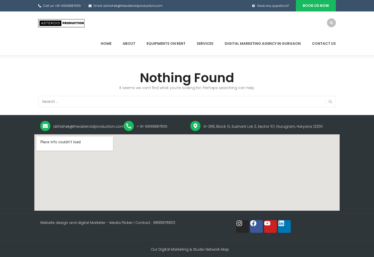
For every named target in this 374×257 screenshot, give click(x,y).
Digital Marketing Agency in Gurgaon (263, 43)
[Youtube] (270, 226)
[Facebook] (256, 226)
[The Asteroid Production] (61, 23)
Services (205, 43)
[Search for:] (187, 101)
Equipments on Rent (166, 43)
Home (106, 43)
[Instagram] (242, 226)
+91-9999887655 (68, 6)
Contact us (324, 43)
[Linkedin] (284, 226)
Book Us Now (316, 5)
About (129, 43)
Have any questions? (273, 6)
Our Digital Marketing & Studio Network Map (190, 249)
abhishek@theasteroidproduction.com (133, 6)
